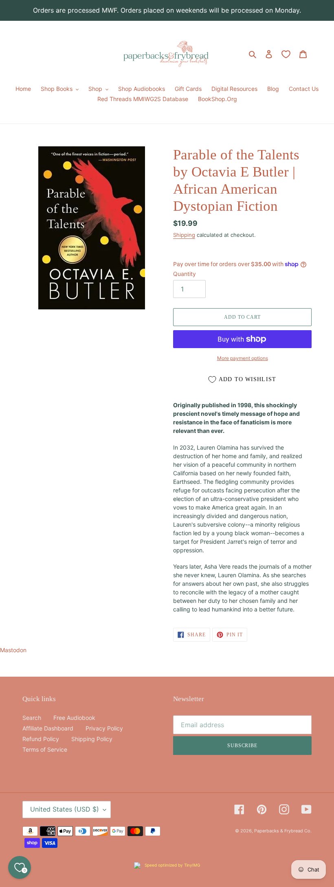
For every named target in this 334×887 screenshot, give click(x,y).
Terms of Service (44, 749)
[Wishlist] (285, 54)
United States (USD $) (64, 809)
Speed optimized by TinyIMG (171, 865)
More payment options (242, 358)
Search (31, 717)
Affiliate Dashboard (47, 728)
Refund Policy (40, 738)
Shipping (184, 235)
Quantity (184, 273)
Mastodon (13, 649)
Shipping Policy (91, 738)
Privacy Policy (104, 728)
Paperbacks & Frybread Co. (283, 831)
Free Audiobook (74, 717)
